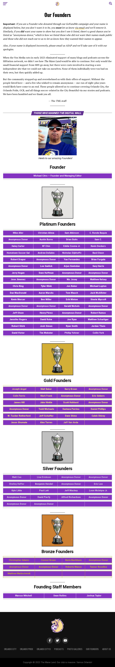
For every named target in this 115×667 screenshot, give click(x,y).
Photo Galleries (74, 649)
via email (80, 27)
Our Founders (92, 649)
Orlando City (10, 649)
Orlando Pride (26, 649)
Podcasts (59, 649)
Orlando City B (44, 649)
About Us (106, 649)
